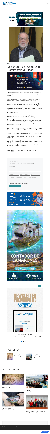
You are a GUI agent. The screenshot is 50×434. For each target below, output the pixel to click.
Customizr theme (15, 432)
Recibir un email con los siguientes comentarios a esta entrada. (23, 185)
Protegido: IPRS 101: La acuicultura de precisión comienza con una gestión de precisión (37, 360)
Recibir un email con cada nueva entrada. (19, 187)
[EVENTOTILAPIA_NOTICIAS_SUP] (27, 21)
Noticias (8, 67)
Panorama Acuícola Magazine (9, 430)
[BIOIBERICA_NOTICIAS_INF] (27, 203)
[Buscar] (39, 290)
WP (6, 432)
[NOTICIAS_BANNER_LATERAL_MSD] (25, 250)
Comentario (12, 170)
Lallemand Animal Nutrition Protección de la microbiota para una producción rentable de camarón (19, 360)
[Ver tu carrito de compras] (47, 3)
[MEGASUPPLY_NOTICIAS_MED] (25, 85)
